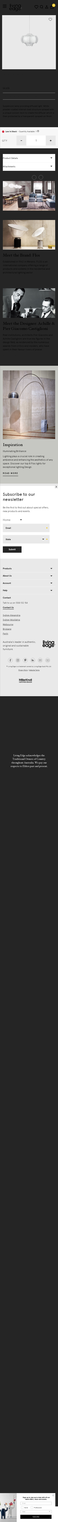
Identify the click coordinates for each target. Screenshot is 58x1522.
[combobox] (13, 520)
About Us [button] (7, 576)
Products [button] (7, 568)
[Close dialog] (56, 1495)
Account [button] (7, 583)
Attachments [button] (9, 166)
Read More (10, 278)
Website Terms (34, 670)
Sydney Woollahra (11, 620)
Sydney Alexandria (11, 615)
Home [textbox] (6, 520)
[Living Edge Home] (15, 7)
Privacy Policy (23, 670)
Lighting (6, 74)
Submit (12, 549)
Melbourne (8, 624)
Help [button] (5, 590)
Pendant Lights (19, 74)
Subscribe (38, 1517)
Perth (5, 633)
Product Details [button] (10, 158)
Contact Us (8, 607)
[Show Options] (52, 1511)
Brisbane (7, 629)
